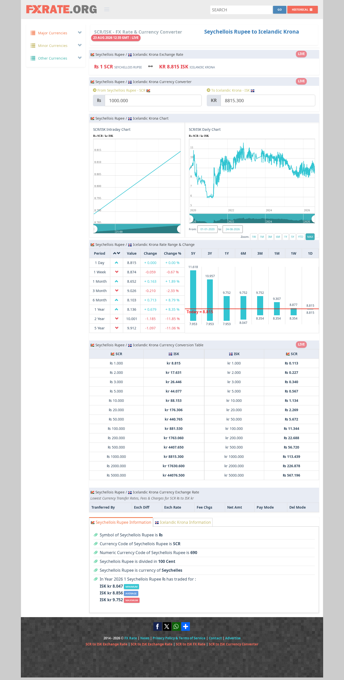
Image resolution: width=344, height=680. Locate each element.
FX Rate (130, 638)
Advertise (233, 638)
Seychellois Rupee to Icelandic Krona (251, 31)
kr (214, 100)
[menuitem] (137, 229)
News (144, 638)
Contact (215, 638)
